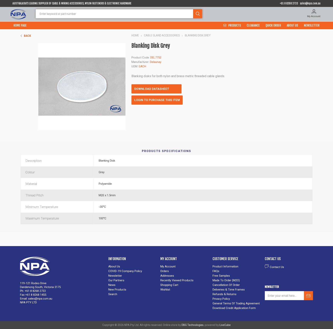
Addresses (167, 275)
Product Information (225, 266)
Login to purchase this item (157, 100)
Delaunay (155, 62)
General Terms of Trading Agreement (236, 303)
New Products (117, 289)
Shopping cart (169, 285)
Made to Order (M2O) (226, 280)
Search (197, 13)
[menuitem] (132, 266)
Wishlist (165, 289)
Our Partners (116, 280)
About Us (114, 266)
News (111, 285)
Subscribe (308, 295)
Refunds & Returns (224, 294)
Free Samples (221, 275)
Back (27, 35)
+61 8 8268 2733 (289, 3)
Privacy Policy (221, 299)
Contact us (277, 267)
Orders (164, 271)
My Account (313, 16)
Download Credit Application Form (234, 308)
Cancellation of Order (226, 285)
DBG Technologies (193, 324)
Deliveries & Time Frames (229, 289)
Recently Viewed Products (176, 280)
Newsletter (115, 275)
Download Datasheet (151, 89)
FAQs (216, 271)
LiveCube (225, 324)
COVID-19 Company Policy (125, 271)
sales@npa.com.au (310, 3)
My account (168, 266)
